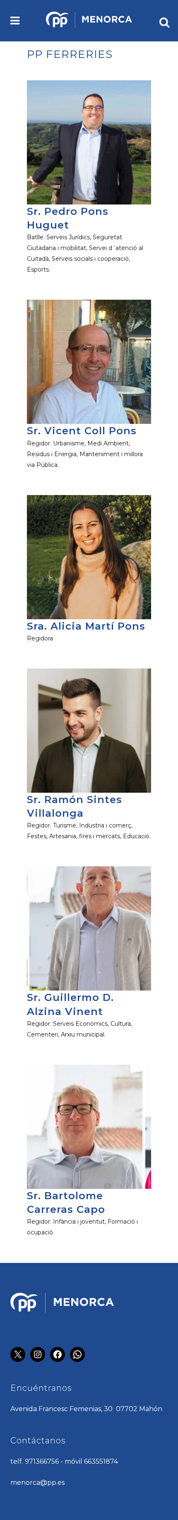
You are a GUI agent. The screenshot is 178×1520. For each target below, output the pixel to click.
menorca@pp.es (37, 1482)
